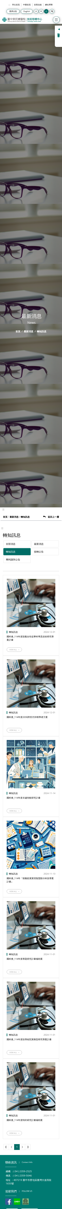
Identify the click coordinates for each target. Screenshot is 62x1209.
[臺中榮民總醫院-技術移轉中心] (22, 19)
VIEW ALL (14, 649)
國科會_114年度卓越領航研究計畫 (23, 797)
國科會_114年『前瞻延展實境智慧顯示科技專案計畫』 (30, 880)
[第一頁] (6, 1147)
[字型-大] (36, 11)
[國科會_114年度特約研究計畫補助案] (31, 1086)
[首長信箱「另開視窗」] (25, 1201)
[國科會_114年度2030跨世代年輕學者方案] (31, 683)
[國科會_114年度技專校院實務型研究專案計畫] (31, 1006)
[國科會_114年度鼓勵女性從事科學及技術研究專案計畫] (31, 603)
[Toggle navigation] (56, 19)
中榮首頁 (27, 4)
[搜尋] (52, 11)
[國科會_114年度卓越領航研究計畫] (31, 764)
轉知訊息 (10, 551)
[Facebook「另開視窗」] (8, 1201)
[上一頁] (11, 1147)
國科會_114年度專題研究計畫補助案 (25, 958)
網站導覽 (49, 4)
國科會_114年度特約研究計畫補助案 (25, 1120)
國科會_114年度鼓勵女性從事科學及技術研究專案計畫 (30, 638)
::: (9, 4)
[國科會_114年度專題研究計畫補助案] (31, 925)
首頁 (18, 331)
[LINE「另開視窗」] (17, 1201)
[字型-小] (46, 11)
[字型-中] (41, 11)
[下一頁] (22, 1147)
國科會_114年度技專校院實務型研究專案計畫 (29, 1039)
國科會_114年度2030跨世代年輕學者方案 (27, 717)
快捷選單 (58, 32)
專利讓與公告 (13, 559)
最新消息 (28, 331)
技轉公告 (39, 551)
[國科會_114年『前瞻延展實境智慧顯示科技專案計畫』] (31, 845)
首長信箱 (38, 4)
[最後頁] (28, 1147)
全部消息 (10, 543)
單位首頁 (16, 4)
